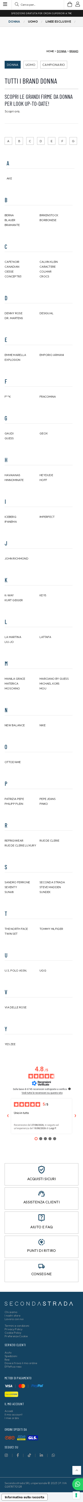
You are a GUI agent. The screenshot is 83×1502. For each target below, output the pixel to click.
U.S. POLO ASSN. (16, 970)
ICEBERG (10, 517)
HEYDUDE (46, 475)
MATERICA (11, 683)
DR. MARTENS (14, 318)
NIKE (43, 725)
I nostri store (12, 1315)
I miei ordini (12, 1418)
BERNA (9, 215)
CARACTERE (48, 266)
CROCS (44, 276)
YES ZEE (10, 1044)
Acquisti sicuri (41, 1178)
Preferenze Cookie (16, 1336)
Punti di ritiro (41, 1250)
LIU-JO (9, 642)
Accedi (9, 1411)
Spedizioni (11, 1356)
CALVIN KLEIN (49, 262)
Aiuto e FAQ (41, 1227)
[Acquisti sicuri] (41, 1170)
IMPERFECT (47, 517)
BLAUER (10, 220)
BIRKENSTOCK (49, 215)
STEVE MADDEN (50, 887)
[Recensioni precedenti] (7, 1116)
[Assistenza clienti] (41, 1194)
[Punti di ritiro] (41, 1242)
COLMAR (46, 271)
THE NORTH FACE (16, 929)
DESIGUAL (46, 313)
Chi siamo (11, 1312)
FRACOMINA (48, 396)
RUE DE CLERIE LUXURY (20, 845)
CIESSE (9, 271)
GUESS (9, 438)
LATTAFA (45, 637)
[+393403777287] (77, 1484)
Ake (9, 178)
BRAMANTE (12, 225)
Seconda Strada (52, 882)
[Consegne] (41, 1266)
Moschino (12, 688)
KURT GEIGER (14, 600)
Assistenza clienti (41, 1202)
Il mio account (13, 1414)
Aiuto (8, 1352)
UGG (43, 970)
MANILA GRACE (15, 678)
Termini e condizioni (17, 1325)
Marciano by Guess (54, 678)
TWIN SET (11, 933)
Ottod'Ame (13, 762)
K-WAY (9, 595)
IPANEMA (11, 521)
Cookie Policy (13, 1332)
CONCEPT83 (13, 276)
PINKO (44, 804)
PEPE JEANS (48, 799)
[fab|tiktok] (29, 1455)
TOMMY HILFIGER (51, 929)
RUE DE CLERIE (49, 840)
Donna (13, 65)
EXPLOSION (12, 360)
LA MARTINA (13, 637)
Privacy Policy (13, 1329)
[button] (76, 1470)
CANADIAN (12, 266)
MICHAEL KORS (50, 683)
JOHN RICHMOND (16, 558)
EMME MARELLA (15, 355)
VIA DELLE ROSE (15, 1007)
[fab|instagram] (6, 1455)
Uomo (30, 65)
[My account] (77, 5)
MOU (43, 688)
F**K (8, 396)
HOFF (43, 480)
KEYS (43, 595)
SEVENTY (11, 887)
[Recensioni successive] (75, 1116)
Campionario (53, 65)
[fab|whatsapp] (53, 1455)
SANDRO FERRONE (17, 882)
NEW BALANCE (15, 725)
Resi (7, 1359)
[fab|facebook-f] (18, 1455)
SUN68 (9, 892)
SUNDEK (45, 892)
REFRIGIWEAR (14, 840)
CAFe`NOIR (12, 262)
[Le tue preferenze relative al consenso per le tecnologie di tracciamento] (76, 1495)
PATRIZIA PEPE (14, 799)
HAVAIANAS (12, 475)
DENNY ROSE (13, 313)
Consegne (41, 1274)
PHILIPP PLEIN (14, 804)
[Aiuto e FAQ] (41, 1217)
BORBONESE (48, 220)
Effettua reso (13, 1366)
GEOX (44, 433)
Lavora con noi (14, 1319)
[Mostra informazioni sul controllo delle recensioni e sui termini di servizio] (69, 1088)
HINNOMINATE (14, 480)
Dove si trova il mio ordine (21, 1363)
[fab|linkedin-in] (41, 1455)
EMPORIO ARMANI (52, 355)
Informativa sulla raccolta (24, 1497)
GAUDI (9, 433)
